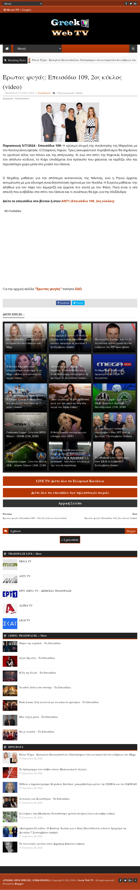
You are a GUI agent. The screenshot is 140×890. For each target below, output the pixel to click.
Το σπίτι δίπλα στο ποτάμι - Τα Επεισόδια (45, 687)
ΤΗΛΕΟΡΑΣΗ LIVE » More (25, 554)
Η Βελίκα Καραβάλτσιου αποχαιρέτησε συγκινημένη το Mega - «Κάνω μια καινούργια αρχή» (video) (24, 372)
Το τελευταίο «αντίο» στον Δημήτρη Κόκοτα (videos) (52, 843)
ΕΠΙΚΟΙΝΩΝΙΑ (41, 880)
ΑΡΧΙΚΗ (7, 880)
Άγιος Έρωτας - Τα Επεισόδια (37, 658)
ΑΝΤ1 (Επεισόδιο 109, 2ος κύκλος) (87, 201)
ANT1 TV (25, 576)
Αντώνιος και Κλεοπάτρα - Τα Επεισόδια (44, 798)
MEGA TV (25, 561)
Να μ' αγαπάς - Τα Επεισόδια (36, 731)
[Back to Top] (135, 880)
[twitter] (131, 3)
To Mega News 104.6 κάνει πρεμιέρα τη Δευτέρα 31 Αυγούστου (109, 374)
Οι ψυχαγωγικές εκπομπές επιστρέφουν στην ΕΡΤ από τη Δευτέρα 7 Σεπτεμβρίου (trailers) (113, 432)
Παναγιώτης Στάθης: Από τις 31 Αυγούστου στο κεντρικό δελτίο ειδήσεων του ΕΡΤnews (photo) (113, 343)
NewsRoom (44, 93)
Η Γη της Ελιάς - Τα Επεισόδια (37, 672)
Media (79, 93)
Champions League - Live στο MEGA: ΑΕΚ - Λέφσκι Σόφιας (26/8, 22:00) (26, 463)
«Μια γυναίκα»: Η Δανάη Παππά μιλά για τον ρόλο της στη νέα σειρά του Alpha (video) (70, 403)
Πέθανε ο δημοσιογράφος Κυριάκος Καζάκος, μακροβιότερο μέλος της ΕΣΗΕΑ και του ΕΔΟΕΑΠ (78, 784)
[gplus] (135, 3)
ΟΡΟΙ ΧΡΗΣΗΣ (22, 880)
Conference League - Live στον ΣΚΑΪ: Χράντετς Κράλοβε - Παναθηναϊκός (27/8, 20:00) (111, 403)
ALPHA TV (26, 605)
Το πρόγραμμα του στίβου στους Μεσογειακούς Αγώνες (53, 769)
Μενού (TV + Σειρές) (18, 10)
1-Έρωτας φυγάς (65, 93)
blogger (131, 531)
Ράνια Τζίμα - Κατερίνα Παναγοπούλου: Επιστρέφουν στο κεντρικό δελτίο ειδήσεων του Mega (72, 60)
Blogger (19, 883)
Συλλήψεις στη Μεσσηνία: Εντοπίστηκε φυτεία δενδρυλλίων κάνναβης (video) (67, 813)
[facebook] (126, 3)
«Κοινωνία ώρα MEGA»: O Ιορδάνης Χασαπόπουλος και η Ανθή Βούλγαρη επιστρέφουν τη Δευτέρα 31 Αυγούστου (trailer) (69, 372)
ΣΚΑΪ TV (24, 620)
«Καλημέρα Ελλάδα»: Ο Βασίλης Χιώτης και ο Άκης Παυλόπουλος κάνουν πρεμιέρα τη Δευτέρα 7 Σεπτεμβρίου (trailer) (70, 341)
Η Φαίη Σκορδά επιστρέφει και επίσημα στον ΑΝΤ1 (68, 434)
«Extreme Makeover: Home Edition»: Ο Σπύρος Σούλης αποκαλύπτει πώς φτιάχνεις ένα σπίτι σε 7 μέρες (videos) (25, 401)
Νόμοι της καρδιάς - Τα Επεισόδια (40, 643)
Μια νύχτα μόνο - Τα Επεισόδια (38, 717)
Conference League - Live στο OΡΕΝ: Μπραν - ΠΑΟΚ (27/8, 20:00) (26, 434)
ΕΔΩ (78, 289)
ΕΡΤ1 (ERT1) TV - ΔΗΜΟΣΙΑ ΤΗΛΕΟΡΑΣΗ (45, 590)
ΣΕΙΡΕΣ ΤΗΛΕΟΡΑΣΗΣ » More (27, 635)
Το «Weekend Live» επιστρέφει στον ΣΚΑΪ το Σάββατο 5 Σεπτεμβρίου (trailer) (112, 461)
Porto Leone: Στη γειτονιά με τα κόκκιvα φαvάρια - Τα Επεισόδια (59, 702)
